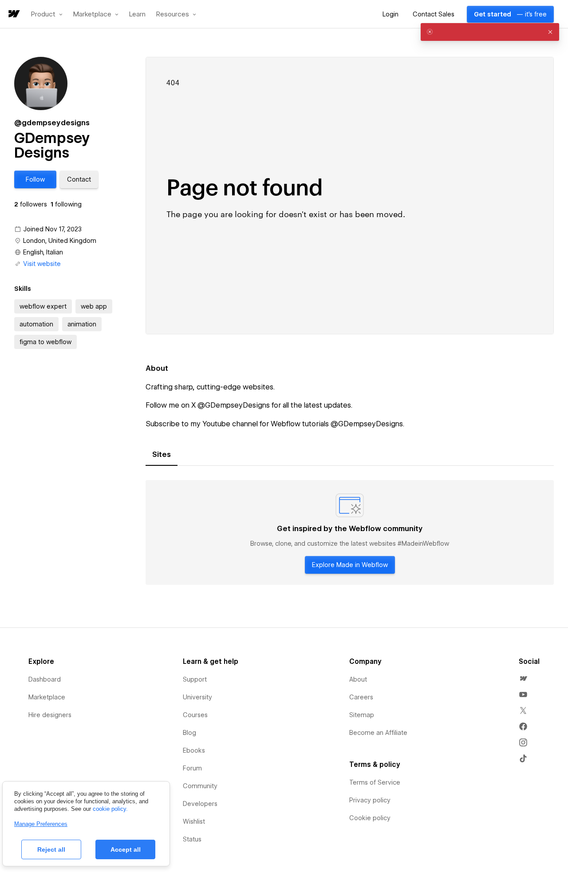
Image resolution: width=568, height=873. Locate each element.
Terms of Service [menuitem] (374, 782)
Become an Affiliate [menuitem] (378, 732)
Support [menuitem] (195, 679)
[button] (47, 14)
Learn (137, 14)
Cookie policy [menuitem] (369, 817)
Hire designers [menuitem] (49, 714)
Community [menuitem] (200, 786)
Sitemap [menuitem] (361, 714)
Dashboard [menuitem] (44, 679)
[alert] (490, 32)
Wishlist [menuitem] (194, 821)
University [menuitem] (197, 697)
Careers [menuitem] (361, 697)
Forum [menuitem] (192, 768)
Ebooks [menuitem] (194, 750)
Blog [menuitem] (189, 732)
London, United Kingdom (59, 240)
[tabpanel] (350, 532)
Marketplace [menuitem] (46, 697)
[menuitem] (523, 678)
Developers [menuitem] (200, 803)
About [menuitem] (358, 679)
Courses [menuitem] (195, 714)
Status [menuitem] (192, 839)
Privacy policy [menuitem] (369, 800)
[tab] (162, 455)
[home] (13, 14)
